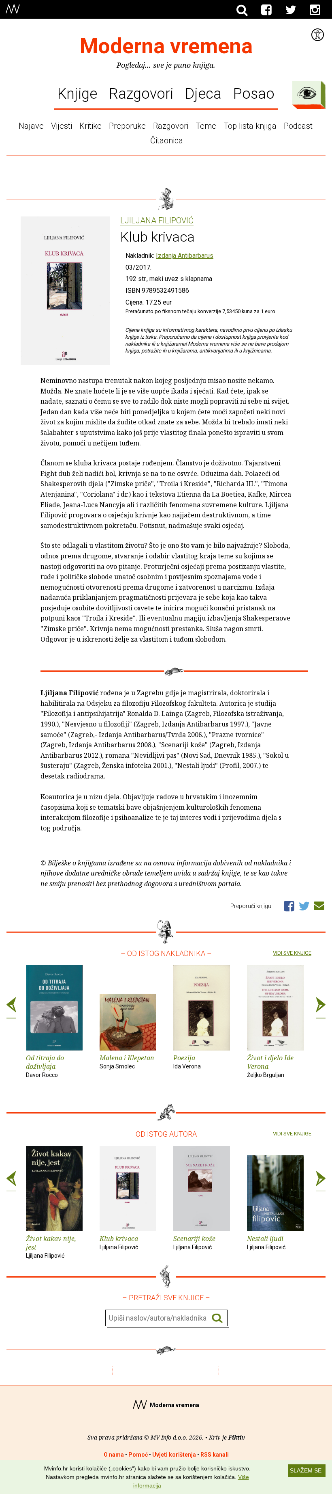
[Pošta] (319, 904)
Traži (217, 1318)
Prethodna (11, 1008)
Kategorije (306, 93)
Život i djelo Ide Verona (270, 1065)
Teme (206, 126)
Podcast (298, 126)
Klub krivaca (119, 1242)
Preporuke (127, 126)
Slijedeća (321, 1008)
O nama (114, 1454)
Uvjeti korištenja (174, 1454)
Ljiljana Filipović (157, 220)
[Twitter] (290, 10)
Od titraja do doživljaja (45, 1065)
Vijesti (61, 126)
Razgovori (141, 93)
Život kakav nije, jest (51, 1246)
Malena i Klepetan (127, 1061)
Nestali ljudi (266, 1242)
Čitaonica (166, 140)
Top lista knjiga (250, 126)
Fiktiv (236, 1437)
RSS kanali (214, 1454)
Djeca (203, 93)
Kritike (90, 126)
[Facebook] (266, 10)
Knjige (77, 93)
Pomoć (138, 1454)
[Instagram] (315, 10)
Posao (254, 93)
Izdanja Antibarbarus (184, 255)
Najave (31, 126)
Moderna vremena (166, 46)
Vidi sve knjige (292, 953)
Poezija (187, 1061)
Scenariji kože (194, 1242)
